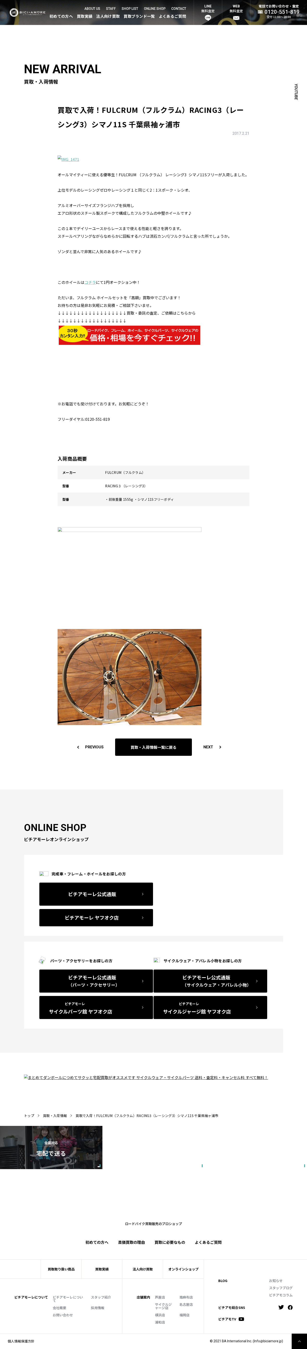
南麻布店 (186, 1297)
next (208, 747)
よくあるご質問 (172, 16)
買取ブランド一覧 (139, 16)
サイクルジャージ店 (163, 1306)
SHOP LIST (130, 9)
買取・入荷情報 (55, 1115)
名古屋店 (186, 1304)
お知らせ (276, 1280)
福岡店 (184, 1315)
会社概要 (59, 1307)
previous (94, 747)
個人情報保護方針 (21, 1341)
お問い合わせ (63, 1315)
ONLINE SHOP (154, 9)
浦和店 (160, 1322)
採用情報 (97, 1307)
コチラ (90, 282)
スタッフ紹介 (101, 1297)
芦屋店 (160, 1297)
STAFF (111, 9)
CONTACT (178, 9)
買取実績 (84, 16)
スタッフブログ (281, 1287)
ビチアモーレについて (68, 1298)
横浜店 (160, 1315)
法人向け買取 (108, 16)
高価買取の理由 (131, 1242)
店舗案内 (143, 1297)
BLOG (222, 1280)
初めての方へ (61, 16)
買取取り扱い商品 (61, 1269)
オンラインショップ (183, 1269)
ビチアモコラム (281, 1295)
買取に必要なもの (169, 1242)
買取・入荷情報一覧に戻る (153, 747)
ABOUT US (92, 9)
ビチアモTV (227, 1319)
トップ (29, 1115)
